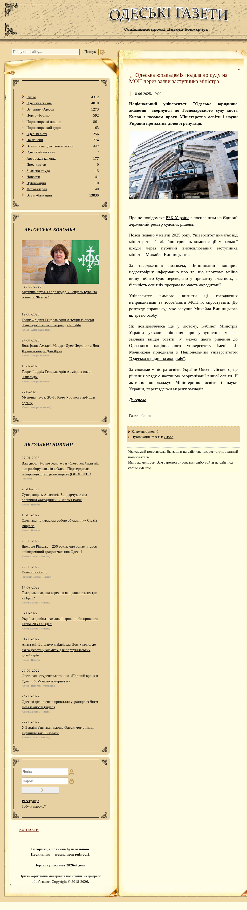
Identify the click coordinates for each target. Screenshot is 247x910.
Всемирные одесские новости (63, 146)
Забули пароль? (34, 806)
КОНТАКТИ (29, 830)
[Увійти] (40, 790)
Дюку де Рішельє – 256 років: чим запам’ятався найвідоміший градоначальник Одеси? (59, 549)
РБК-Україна (177, 217)
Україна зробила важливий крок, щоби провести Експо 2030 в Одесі (60, 621)
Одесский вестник (63, 152)
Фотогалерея (63, 189)
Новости (63, 177)
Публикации (63, 183)
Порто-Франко (63, 115)
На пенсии (63, 140)
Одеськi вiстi (63, 134)
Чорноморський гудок (63, 128)
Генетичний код (34, 572)
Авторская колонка (63, 158)
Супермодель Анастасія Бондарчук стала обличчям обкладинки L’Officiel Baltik (54, 497)
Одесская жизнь (63, 103)
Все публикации (63, 195)
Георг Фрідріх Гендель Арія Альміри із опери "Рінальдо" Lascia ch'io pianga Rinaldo (58, 322)
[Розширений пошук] (102, 52)
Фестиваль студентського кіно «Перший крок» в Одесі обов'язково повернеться (60, 678)
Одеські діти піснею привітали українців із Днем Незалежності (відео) (60, 704)
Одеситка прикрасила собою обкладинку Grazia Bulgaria (59, 523)
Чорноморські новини (63, 122)
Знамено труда (63, 171)
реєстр (157, 224)
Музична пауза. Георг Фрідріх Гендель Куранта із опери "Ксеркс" (59, 294)
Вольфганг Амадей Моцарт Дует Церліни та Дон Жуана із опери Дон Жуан (60, 348)
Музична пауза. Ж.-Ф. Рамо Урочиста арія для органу (58, 400)
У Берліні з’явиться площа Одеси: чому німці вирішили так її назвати (58, 730)
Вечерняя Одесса (63, 109)
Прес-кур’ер (63, 164)
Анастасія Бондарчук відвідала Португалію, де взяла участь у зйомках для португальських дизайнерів (59, 649)
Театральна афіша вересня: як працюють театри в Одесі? (59, 595)
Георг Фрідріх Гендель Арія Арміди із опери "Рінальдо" (57, 374)
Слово (63, 97)
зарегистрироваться (179, 462)
